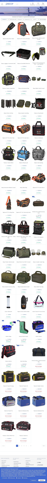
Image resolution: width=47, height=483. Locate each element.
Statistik (19, 477)
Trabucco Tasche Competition (8, 88)
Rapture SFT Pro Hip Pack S (38, 187)
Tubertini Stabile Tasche (39, 385)
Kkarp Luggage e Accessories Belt (8, 63)
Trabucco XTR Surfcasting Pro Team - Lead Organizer (38, 63)
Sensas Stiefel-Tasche (23, 336)
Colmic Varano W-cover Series (38, 311)
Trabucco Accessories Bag (23, 88)
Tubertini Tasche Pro (8, 410)
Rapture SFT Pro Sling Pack (8, 212)
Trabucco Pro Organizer (39, 237)
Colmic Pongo (8, 336)
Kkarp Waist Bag (23, 187)
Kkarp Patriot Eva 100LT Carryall (23, 261)
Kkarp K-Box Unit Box (8, 113)
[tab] (5, 459)
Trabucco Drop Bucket (38, 113)
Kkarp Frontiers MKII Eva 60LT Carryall (38, 39)
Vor (43, 445)
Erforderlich (4, 477)
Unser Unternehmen (5, 458)
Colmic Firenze (39, 336)
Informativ (27, 458)
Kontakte (7, 0)
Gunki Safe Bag (23, 361)
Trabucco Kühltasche (38, 137)
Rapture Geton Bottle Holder (24, 311)
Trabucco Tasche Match (8, 162)
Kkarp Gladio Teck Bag (38, 286)
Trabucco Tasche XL (23, 435)
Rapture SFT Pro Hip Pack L (23, 137)
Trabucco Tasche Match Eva (8, 435)
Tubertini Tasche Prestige (8, 385)
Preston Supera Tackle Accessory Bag (38, 361)
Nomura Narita (8, 361)
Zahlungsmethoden (17, 463)
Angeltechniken (25, 7)
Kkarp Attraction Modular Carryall (8, 187)
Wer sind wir (4, 460)
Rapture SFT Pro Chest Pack (8, 137)
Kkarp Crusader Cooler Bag (38, 261)
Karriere (3, 463)
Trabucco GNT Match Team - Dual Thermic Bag (23, 237)
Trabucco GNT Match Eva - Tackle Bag (8, 237)
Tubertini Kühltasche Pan (39, 410)
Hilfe (3, 0)
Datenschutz (28, 460)
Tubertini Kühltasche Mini (23, 410)
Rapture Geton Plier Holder (8, 38)
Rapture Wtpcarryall (23, 162)
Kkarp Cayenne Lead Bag (23, 113)
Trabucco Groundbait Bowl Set (23, 63)
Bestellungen (16, 461)
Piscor (20, 7)
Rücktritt (27, 466)
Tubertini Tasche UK (23, 385)
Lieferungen (16, 464)
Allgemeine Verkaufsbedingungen (30, 464)
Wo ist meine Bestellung (16, 467)
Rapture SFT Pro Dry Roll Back (23, 38)
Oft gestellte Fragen (16, 459)
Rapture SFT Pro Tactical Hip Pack (23, 212)
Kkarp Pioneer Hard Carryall (8, 261)
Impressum (4, 462)
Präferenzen (12, 477)
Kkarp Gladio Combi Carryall (38, 88)
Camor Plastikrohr (8, 311)
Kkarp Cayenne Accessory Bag (8, 286)
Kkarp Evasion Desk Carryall (23, 286)
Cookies (27, 462)
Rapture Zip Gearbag (38, 162)
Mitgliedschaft (4, 466)
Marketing (25, 477)
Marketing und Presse (6, 465)
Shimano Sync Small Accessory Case (38, 212)
